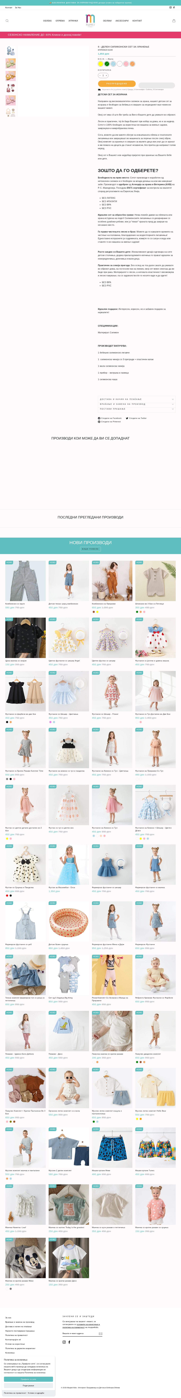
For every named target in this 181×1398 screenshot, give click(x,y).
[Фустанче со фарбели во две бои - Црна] (7, 722)
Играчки (73, 21)
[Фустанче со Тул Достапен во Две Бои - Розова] (140, 722)
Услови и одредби (36, 1393)
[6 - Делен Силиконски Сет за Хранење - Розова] (21, 497)
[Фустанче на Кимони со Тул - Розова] (104, 836)
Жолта (100, 63)
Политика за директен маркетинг (20, 1348)
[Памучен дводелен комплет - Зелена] (137, 1062)
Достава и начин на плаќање (121, 399)
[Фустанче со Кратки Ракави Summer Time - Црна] (10, 779)
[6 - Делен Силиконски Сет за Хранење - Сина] (14, 497)
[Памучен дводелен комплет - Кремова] (144, 1062)
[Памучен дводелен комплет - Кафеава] (140, 1062)
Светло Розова (119, 63)
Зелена (107, 63)
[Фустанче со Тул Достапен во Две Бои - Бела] (137, 722)
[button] (157, 84)
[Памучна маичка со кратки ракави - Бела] (93, 1062)
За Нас (18, 8)
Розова (126, 63)
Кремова (132, 63)
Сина (113, 63)
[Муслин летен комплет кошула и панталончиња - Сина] (97, 1121)
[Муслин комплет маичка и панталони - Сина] (10, 1178)
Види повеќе (90, 549)
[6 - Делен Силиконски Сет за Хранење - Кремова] (25, 497)
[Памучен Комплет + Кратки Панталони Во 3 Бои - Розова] (7, 1121)
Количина (105, 70)
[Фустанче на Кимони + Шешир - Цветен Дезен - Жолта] (140, 838)
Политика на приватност (15, 1393)
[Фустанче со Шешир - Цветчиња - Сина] (54, 722)
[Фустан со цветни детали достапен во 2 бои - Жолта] (7, 838)
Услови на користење (15, 1344)
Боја (105, 59)
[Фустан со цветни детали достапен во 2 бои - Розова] (10, 838)
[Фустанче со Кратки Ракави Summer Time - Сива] (7, 779)
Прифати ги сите (28, 1379)
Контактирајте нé (13, 1340)
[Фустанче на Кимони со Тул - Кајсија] (101, 836)
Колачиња (9, 1353)
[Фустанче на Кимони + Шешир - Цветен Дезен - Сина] (148, 838)
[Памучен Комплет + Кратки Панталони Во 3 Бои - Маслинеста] (10, 1121)
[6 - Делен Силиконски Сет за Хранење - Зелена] (10, 497)
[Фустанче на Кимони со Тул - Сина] (93, 836)
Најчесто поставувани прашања (19, 1331)
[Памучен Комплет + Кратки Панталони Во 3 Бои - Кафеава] (14, 1121)
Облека (47, 21)
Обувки (107, 21)
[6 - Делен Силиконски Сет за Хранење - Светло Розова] (18, 497)
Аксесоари (122, 21)
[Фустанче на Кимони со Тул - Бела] (97, 836)
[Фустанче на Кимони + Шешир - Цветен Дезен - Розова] (144, 838)
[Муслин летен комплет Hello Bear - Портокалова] (140, 1119)
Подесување (28, 1385)
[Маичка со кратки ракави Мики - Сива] (10, 1289)
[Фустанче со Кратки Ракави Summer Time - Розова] (14, 779)
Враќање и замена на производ (123, 404)
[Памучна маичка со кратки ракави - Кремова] (97, 1062)
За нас (8, 1318)
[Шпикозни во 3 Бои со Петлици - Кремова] (140, 612)
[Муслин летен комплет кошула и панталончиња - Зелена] (93, 1121)
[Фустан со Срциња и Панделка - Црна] (10, 895)
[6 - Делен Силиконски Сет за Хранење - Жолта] (7, 497)
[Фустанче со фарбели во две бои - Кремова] (10, 722)
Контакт (8, 8)
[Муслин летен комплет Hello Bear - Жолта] (137, 1119)
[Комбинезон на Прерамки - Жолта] (97, 612)
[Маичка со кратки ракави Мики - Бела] (7, 1289)
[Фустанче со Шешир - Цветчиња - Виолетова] (50, 722)
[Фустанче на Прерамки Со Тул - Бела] (137, 779)
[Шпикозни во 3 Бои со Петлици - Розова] (144, 612)
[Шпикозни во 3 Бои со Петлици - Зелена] (137, 612)
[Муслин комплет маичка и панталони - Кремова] (7, 1178)
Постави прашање (113, 409)
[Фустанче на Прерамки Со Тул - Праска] (140, 779)
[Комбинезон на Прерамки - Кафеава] (93, 612)
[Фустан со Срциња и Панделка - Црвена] (7, 895)
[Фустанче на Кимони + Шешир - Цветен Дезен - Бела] (137, 838)
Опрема (60, 21)
